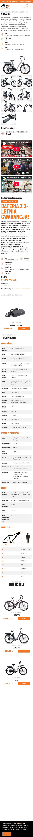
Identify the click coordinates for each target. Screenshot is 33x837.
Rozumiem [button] (7, 834)
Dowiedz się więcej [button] (20, 829)
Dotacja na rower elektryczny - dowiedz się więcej (16, 1)
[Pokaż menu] (31, 6)
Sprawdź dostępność (9, 201)
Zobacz (24, 328)
